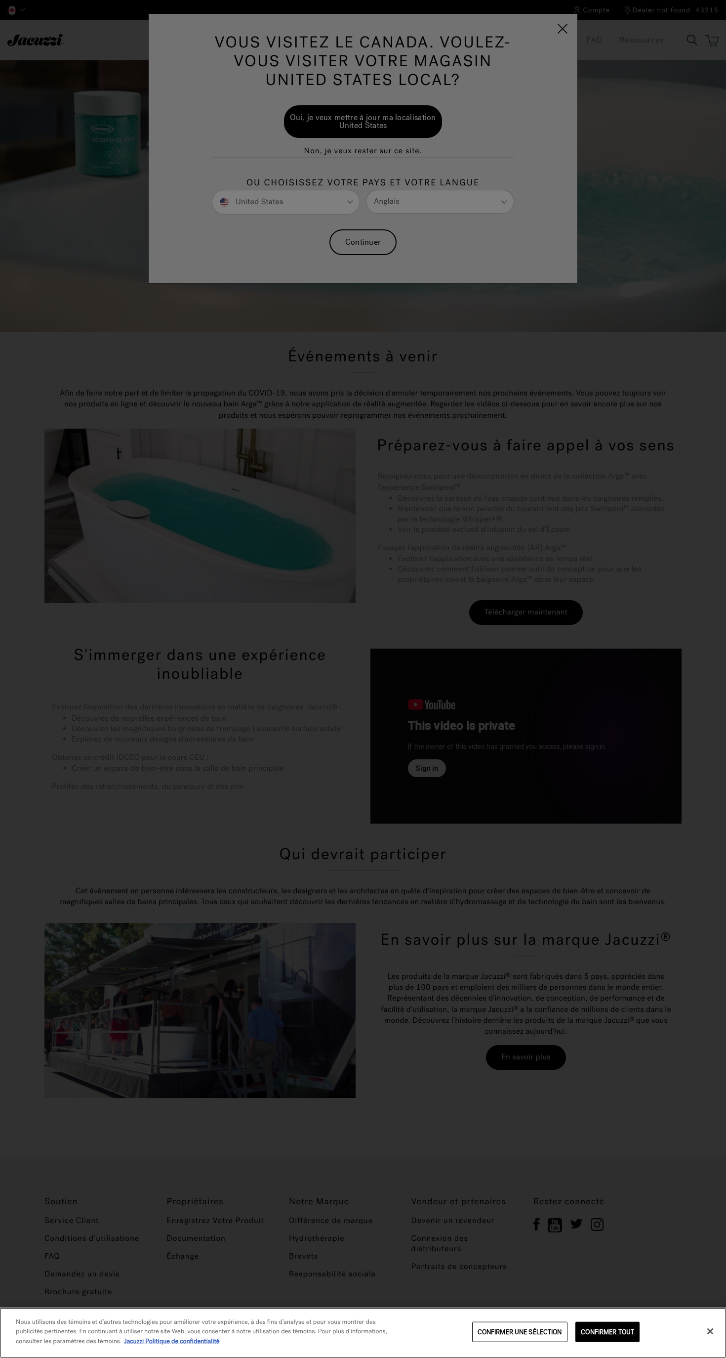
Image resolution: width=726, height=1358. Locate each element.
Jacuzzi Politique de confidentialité (171, 1341)
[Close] (710, 1331)
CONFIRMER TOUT (607, 1332)
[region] (363, 1333)
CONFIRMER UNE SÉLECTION (520, 1332)
